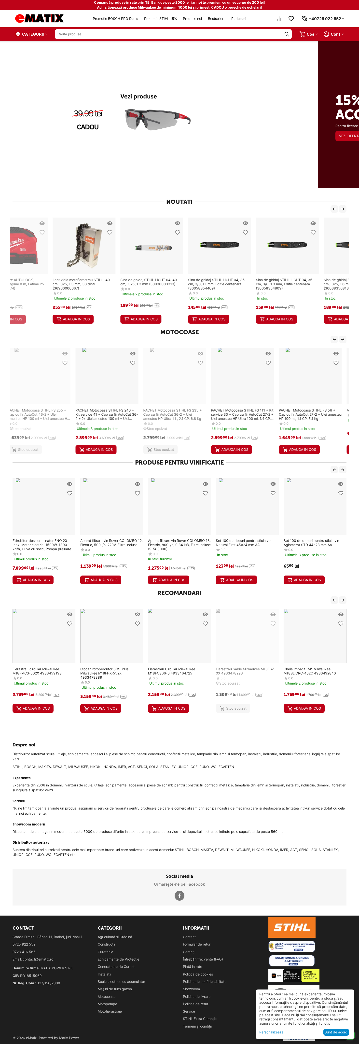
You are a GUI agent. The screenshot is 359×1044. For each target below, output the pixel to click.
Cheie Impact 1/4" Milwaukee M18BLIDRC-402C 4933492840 (310, 671)
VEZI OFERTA (31, 154)
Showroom (191, 989)
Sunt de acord (336, 1032)
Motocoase (106, 996)
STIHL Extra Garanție (200, 1019)
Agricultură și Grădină (115, 937)
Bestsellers (216, 18)
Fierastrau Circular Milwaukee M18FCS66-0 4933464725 (171, 671)
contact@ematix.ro (38, 959)
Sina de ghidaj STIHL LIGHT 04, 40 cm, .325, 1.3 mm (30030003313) (108, 282)
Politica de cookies (198, 974)
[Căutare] (286, 34)
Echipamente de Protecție (118, 959)
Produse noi (192, 18)
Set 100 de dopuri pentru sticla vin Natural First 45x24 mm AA (178, 542)
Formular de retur (196, 944)
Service (189, 1011)
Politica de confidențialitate (204, 981)
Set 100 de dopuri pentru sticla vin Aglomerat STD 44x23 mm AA (246, 542)
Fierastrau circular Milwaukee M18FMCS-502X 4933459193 (37, 671)
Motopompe (107, 1004)
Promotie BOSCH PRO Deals (115, 18)
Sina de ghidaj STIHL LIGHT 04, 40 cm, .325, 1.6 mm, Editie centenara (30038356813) (312, 284)
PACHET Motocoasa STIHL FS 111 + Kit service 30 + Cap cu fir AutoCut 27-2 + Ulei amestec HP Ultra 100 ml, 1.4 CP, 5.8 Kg (179, 414)
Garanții (189, 952)
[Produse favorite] (291, 19)
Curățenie (105, 952)
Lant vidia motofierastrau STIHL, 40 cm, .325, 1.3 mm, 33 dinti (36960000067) (41, 284)
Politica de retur (195, 1004)
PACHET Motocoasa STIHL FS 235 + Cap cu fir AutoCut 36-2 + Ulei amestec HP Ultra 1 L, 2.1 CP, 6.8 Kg (109, 414)
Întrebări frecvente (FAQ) (203, 959)
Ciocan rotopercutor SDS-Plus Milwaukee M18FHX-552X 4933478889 (104, 673)
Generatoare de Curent (116, 966)
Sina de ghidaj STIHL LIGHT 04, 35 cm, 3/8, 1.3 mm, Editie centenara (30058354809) (244, 284)
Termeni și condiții (197, 1026)
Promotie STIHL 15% (160, 18)
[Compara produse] (279, 19)
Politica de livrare (196, 996)
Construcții (106, 944)
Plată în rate (192, 966)
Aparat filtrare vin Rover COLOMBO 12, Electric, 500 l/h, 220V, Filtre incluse (46, 542)
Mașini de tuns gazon (115, 989)
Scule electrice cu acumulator (121, 981)
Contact (189, 937)
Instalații (104, 974)
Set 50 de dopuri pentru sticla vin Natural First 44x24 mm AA (313, 542)
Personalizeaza (271, 1032)
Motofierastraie (110, 1011)
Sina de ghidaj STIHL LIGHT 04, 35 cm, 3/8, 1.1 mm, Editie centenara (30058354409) (176, 284)
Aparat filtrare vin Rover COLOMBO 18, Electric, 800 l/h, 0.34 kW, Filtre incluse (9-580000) (114, 544)
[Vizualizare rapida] (69, 223)
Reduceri (238, 18)
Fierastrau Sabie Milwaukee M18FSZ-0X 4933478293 (245, 671)
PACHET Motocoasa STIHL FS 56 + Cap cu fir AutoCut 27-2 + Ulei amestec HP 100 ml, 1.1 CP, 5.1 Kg (247, 414)
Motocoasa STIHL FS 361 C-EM (309, 410)
